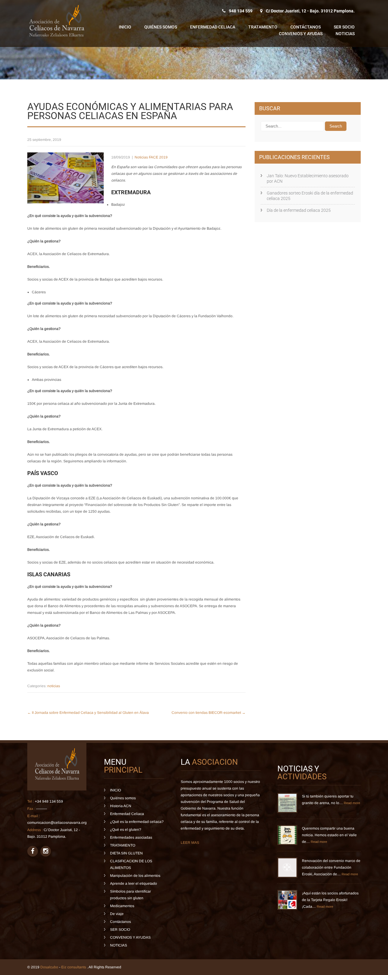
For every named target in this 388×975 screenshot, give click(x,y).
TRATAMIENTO (262, 27)
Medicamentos (122, 906)
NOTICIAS (345, 33)
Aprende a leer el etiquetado (133, 883)
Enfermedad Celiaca (212, 27)
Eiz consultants (74, 967)
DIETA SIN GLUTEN (126, 853)
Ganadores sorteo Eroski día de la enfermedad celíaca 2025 (310, 196)
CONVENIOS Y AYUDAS (301, 33)
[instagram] (45, 851)
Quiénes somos (160, 27)
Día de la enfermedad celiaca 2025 (299, 210)
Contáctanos (305, 27)
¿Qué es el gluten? (125, 829)
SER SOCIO (344, 27)
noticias (53, 686)
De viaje (117, 914)
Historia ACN (120, 806)
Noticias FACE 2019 (151, 157)
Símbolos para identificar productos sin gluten (130, 894)
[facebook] (32, 851)
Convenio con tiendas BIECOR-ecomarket (209, 712)
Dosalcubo (49, 967)
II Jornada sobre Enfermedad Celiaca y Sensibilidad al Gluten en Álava (88, 712)
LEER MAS (190, 842)
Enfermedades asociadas (131, 837)
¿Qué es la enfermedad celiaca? (137, 822)
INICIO (125, 27)
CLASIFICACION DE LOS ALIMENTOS (131, 864)
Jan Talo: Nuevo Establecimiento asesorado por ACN (308, 178)
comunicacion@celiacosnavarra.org (57, 822)
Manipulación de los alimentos (135, 876)
